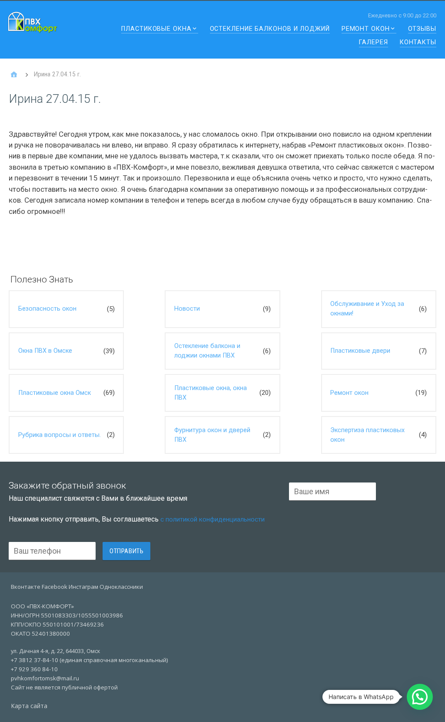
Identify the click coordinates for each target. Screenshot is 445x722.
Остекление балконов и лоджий (270, 29)
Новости (187, 308)
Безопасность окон (47, 308)
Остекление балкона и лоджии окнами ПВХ (207, 350)
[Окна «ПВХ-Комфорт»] (14, 74)
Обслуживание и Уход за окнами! (367, 308)
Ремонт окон (366, 29)
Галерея (373, 42)
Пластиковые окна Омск (54, 393)
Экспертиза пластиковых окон (367, 435)
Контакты (418, 42)
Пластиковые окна (156, 29)
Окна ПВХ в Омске (45, 350)
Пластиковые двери (360, 350)
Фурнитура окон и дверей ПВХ (212, 435)
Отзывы (422, 29)
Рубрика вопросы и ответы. (59, 435)
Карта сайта (29, 706)
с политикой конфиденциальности (212, 519)
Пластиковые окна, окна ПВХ (210, 392)
